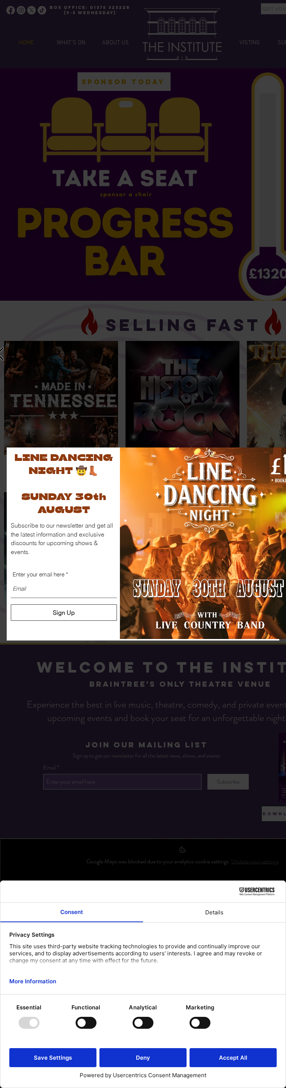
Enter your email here (38, 574)
